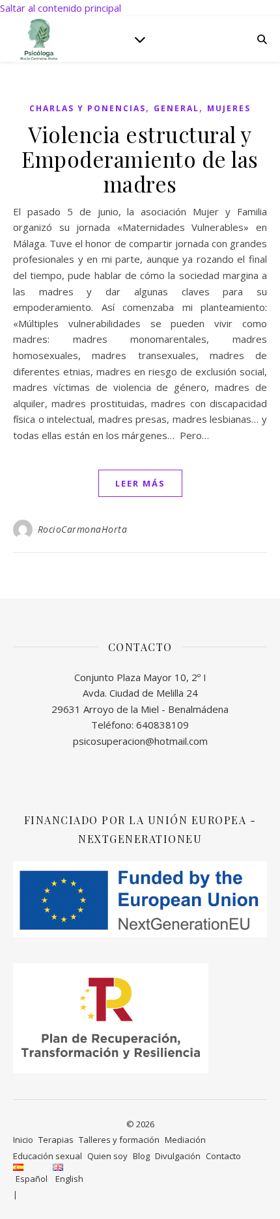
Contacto (223, 1156)
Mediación (185, 1139)
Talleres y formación (119, 1139)
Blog (141, 1156)
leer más (140, 483)
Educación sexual (47, 1156)
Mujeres (229, 108)
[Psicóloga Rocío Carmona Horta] (39, 38)
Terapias (56, 1139)
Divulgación (178, 1156)
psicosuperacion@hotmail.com (140, 740)
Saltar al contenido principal (60, 7)
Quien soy (107, 1156)
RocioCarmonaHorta (83, 529)
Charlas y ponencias (87, 108)
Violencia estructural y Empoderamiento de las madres (140, 159)
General (176, 108)
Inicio (23, 1139)
